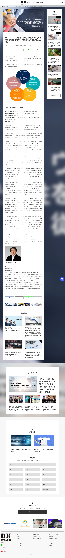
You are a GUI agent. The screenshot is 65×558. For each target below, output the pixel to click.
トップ (18, 536)
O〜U (11, 489)
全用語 (11, 464)
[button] (9, 50)
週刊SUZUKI (23, 45)
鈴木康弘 (30, 45)
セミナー (19, 540)
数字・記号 (45, 489)
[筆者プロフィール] (13, 260)
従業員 (17, 45)
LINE (4, 545)
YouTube (5, 551)
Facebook (5, 547)
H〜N (44, 484)
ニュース (19, 545)
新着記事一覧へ (54, 95)
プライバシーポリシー (53, 538)
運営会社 (51, 545)
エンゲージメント (9, 45)
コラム (18, 538)
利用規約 (51, 536)
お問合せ (51, 543)
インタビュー (20, 543)
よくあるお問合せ (52, 540)
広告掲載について (36, 536)
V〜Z (28, 489)
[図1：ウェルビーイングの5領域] (23, 102)
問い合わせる (32, 511)
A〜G (28, 484)
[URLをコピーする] (37, 50)
